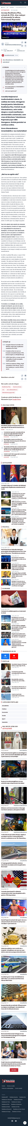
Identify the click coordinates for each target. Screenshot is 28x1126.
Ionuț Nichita (23, 860)
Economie (6, 436)
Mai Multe (14, 1070)
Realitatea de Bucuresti (6, 1109)
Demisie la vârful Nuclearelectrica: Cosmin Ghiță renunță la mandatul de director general (19, 644)
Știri (7, 7)
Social (2, 429)
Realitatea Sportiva (14, 1097)
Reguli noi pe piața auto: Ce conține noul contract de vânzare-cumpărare (19, 635)
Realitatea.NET (5, 1097)
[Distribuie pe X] (25, 45)
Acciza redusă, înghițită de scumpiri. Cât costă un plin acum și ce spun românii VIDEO (19, 628)
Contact (3, 1086)
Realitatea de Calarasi (16, 1102)
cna (3, 389)
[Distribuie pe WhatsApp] (22, 45)
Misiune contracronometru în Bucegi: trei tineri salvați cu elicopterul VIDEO (13, 809)
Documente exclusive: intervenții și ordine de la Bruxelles (19, 559)
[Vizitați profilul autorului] (2, 44)
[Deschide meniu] (25, 3)
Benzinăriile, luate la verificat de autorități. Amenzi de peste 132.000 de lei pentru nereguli (15, 441)
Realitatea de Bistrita (18, 1099)
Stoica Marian (23, 750)
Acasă (4, 7)
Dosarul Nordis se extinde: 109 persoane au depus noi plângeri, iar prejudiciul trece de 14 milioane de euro (13, 1007)
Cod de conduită (18, 1088)
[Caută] (20, 3)
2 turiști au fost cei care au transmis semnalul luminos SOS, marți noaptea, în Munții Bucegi (15, 352)
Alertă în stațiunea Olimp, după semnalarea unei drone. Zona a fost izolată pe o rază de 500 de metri (15, 366)
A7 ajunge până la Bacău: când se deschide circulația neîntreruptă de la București (13, 865)
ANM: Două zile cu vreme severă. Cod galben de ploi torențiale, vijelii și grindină (15, 359)
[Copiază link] (22, 42)
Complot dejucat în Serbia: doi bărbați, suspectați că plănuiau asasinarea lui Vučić (14, 346)
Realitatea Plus (6, 387)
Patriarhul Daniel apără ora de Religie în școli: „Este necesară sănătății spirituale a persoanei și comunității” (14, 754)
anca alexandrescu (12, 389)
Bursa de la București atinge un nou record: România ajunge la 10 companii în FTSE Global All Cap (13, 1035)
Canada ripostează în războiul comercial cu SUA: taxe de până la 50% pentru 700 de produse (13, 893)
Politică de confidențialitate (7, 1088)
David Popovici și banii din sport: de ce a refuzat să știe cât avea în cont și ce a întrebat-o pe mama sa (13, 921)
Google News (16, 399)
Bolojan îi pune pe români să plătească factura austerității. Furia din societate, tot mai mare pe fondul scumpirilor (19, 521)
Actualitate (12, 7)
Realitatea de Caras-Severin (19, 1109)
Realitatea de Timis (6, 1102)
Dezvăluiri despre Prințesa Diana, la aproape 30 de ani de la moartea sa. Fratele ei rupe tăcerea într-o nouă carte (12, 428)
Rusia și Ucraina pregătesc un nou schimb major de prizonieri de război (12, 782)
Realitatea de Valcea (16, 1111)
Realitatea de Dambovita (16, 1104)
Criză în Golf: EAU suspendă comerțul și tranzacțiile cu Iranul (15, 454)
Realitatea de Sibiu (15, 1106)
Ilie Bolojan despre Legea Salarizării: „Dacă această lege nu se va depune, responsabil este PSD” (19, 567)
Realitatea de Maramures (12, 45)
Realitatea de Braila (6, 1106)
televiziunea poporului (8, 392)
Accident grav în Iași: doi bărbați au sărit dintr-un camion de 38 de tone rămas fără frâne (12, 978)
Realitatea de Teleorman (7, 1099)
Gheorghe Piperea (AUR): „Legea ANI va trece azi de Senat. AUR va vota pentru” (19, 575)
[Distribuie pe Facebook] (25, 42)
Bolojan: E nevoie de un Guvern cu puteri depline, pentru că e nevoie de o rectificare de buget (19, 584)
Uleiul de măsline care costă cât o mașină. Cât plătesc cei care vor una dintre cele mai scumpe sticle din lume (13, 950)
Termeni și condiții (11, 1086)
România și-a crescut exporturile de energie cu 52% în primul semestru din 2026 (19, 620)
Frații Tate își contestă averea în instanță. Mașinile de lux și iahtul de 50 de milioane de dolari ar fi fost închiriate (13, 1064)
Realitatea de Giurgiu (6, 1111)
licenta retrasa (17, 387)
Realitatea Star (22, 1097)
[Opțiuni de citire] (25, 1122)
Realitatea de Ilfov (5, 1104)
